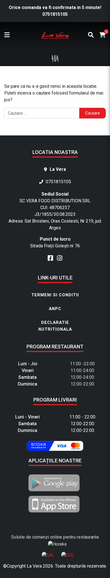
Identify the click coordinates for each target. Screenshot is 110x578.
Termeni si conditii (55, 294)
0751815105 (55, 14)
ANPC (55, 308)
